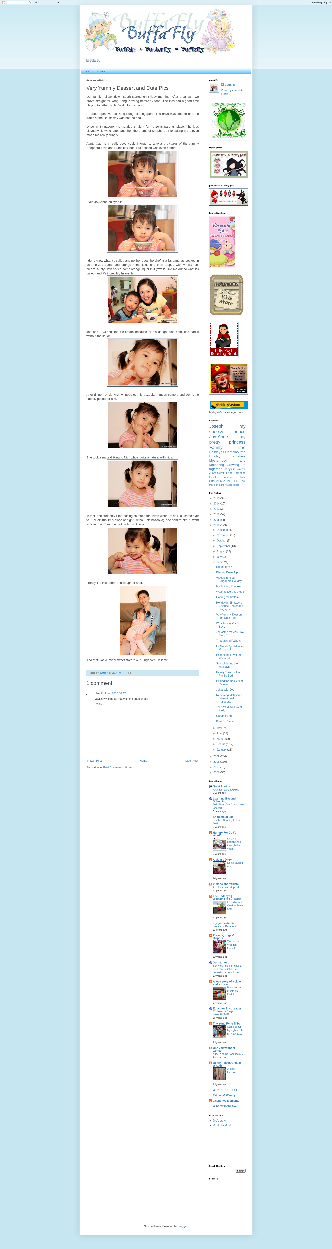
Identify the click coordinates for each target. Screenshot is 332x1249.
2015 (216, 498)
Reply (98, 703)
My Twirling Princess (229, 586)
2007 (216, 767)
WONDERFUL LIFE (225, 1090)
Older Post (191, 760)
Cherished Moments (226, 1100)
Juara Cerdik (217, 472)
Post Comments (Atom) (117, 767)
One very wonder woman (224, 1049)
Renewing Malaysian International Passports (229, 698)
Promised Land (234, 477)
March (221, 738)
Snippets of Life (223, 816)
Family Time (227, 447)
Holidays (215, 452)
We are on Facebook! (225, 926)
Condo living (224, 715)
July (219, 556)
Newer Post (94, 760)
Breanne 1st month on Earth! (234, 991)
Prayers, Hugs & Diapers (223, 937)
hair (236, 480)
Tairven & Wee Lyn (225, 1095)
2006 (216, 772)
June (220, 562)
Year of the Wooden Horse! (233, 945)
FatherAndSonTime (219, 480)
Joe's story (219, 1120)
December (223, 529)
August (221, 551)
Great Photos (221, 786)
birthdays (239, 456)
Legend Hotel (232, 485)
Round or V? (224, 566)
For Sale (100, 71)
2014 (216, 503)
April (220, 733)
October (222, 540)
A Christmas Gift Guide (226, 789)
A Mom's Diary (222, 859)
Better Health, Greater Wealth (227, 1064)
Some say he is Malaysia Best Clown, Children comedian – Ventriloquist (227, 969)
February (222, 744)
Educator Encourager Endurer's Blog (227, 1010)
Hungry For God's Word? (224, 834)
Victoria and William (226, 884)
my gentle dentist (224, 923)
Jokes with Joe (225, 689)
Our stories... (221, 962)
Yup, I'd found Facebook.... (228, 1053)
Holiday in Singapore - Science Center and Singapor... (230, 606)
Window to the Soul (225, 1106)
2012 (216, 514)
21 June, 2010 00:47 (113, 693)
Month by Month (222, 1125)
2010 (216, 525)
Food (229, 472)
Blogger (182, 1226)
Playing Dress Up (227, 572)
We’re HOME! (221, 1014)
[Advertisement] (224, 1146)
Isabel (212, 477)
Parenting (240, 472)
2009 (216, 756)
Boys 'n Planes (225, 721)
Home (87, 71)
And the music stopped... (227, 887)
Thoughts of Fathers (228, 640)
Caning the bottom (227, 597)
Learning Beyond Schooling (224, 800)
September (224, 546)
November (223, 535)
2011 (216, 519)
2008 (216, 761)
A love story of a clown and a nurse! (227, 983)
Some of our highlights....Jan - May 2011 (235, 1030)
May (220, 728)
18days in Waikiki (234, 469)
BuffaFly (230, 84)
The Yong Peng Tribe (226, 1023)
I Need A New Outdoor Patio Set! (235, 905)
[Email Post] (129, 672)
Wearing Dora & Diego (230, 591)
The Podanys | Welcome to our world (227, 897)
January (222, 749)
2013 (216, 508)
